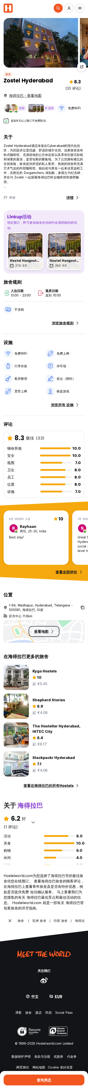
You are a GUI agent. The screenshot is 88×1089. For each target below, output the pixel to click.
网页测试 (22, 1067)
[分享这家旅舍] (81, 66)
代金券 (71, 1056)
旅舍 (8, 74)
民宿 (48, 1012)
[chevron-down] (33, 822)
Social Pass (64, 1012)
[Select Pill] (58, 8)
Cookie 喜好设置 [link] (60, 1067)
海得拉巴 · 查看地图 (25, 95)
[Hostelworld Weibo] (44, 980)
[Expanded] (10, 920)
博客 (18, 1012)
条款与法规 (42, 1056)
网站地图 (38, 1067)
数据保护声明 (21, 1056)
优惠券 (58, 1056)
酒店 (38, 1012)
